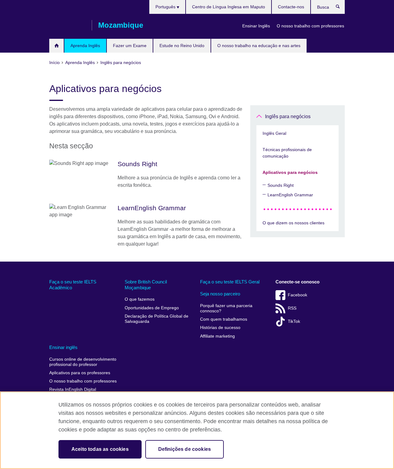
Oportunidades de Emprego (152, 308)
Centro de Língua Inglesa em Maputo (228, 6)
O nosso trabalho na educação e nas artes (258, 45)
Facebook (297, 295)
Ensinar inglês (63, 347)
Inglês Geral (274, 133)
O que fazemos (140, 299)
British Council (67, 25)
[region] (197, 430)
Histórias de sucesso (220, 327)
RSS (292, 308)
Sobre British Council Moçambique (146, 285)
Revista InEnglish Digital (72, 389)
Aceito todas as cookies (100, 449)
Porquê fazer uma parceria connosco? (226, 308)
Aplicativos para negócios (290, 172)
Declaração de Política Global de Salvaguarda (156, 319)
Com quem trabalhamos (223, 319)
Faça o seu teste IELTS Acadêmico (72, 285)
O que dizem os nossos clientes (293, 222)
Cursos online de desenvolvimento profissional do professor (82, 362)
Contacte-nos (291, 6)
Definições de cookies (184, 449)
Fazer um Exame (130, 45)
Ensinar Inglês (256, 25)
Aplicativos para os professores (79, 373)
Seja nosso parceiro (220, 293)
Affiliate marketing (217, 336)
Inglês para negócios (288, 116)
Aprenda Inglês (85, 45)
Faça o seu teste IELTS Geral (229, 281)
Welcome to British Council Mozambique (56, 46)
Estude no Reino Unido (181, 45)
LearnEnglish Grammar (290, 194)
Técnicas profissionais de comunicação (287, 152)
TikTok (294, 321)
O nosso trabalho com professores (310, 25)
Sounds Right (280, 185)
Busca (341, 8)
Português (166, 6)
